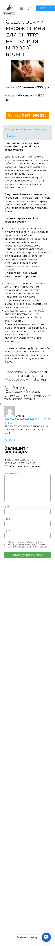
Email (8, 518)
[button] (46, 937)
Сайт (7, 530)
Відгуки (11, 135)
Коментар (11, 473)
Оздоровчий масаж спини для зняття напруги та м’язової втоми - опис (28, 129)
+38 (31, 115)
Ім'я (7, 507)
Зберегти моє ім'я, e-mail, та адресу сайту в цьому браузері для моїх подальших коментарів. (29, 544)
